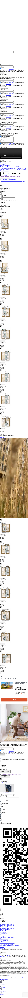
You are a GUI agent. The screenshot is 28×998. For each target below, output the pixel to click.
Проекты (2, 17)
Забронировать (3, 97)
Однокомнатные (4, 939)
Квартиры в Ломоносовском (7, 943)
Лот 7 (20, 181)
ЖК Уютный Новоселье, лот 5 (7, 925)
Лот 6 (17, 181)
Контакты (2, 4)
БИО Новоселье (4, 8)
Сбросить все (4, 204)
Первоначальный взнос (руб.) (7, 794)
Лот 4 (10, 181)
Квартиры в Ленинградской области (9, 945)
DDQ (9, 975)
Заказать (2, 73)
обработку (11, 69)
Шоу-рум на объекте (5, 7)
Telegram (2, 947)
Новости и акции (4, 3)
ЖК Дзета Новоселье (5, 930)
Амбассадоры (3, 10)
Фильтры (2, 918)
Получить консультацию (5, 823)
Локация (2, 21)
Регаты (2, 6)
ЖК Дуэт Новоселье (5, 165)
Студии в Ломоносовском (6, 944)
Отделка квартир (4, 792)
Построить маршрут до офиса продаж (9, 824)
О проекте (4, 175)
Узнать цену (2, 231)
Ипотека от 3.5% (4, 44)
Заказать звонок (3, 27)
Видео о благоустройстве (6, 35)
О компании (3, 2)
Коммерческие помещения (7, 937)
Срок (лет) (2, 796)
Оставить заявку (5, 771)
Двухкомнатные (4, 940)
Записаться (2, 86)
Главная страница (4, 162)
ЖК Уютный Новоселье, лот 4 (7, 167)
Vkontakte (2, 948)
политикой (8, 70)
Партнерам (3, 43)
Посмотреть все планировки (9, 179)
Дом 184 (2, 181)
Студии (2, 941)
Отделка (2, 22)
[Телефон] (1, 31)
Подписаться (3, 952)
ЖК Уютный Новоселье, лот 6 (16, 168)
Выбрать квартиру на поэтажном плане (10, 176)
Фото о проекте (4, 18)
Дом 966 (7, 181)
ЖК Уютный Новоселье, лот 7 (7, 928)
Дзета (23, 181)
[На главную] (9, 16)
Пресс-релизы (3, 933)
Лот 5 (13, 181)
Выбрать (2, 437)
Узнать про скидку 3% (5, 178)
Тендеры (2, 20)
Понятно (2, 980)
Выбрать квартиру (4, 24)
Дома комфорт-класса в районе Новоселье (21, 683)
